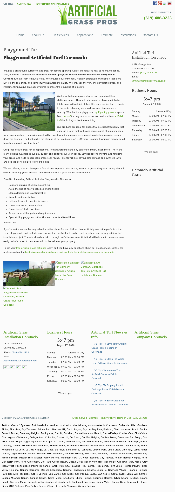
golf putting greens (106, 112)
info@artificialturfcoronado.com (53, 4)
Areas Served (79, 417)
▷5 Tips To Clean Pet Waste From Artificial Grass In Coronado (109, 361)
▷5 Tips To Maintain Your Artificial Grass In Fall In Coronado (106, 374)
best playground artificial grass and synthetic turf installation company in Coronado (69, 252)
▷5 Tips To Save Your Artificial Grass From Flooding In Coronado (108, 347)
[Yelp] (165, 4)
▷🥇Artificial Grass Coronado (87, 15)
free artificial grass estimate (31, 248)
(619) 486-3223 (24, 4)
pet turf (67, 116)
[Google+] (160, 4)
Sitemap (93, 417)
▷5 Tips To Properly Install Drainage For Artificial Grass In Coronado (108, 389)
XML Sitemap (140, 417)
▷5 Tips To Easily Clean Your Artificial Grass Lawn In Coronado (109, 402)
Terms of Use (124, 417)
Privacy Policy (107, 417)
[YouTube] (169, 4)
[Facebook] (155, 4)
